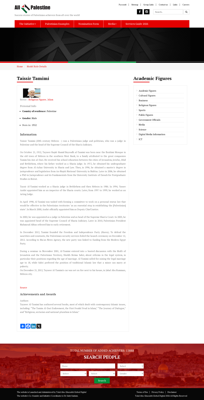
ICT (140, 139)
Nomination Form (88, 24)
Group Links (148, 4)
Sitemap (134, 4)
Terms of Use (142, 392)
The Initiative (26, 24)
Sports (142, 110)
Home (20, 66)
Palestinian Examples (57, 24)
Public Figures (146, 114)
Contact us (163, 4)
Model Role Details (36, 66)
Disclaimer (172, 392)
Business (143, 100)
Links (175, 4)
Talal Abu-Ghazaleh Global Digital (71, 392)
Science (142, 129)
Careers (185, 4)
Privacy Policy (158, 392)
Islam (50, 99)
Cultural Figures (147, 95)
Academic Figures (147, 90)
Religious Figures (38, 99)
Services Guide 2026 (137, 24)
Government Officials (149, 119)
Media (111, 24)
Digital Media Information (152, 134)
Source (23, 287)
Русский (122, 4)
